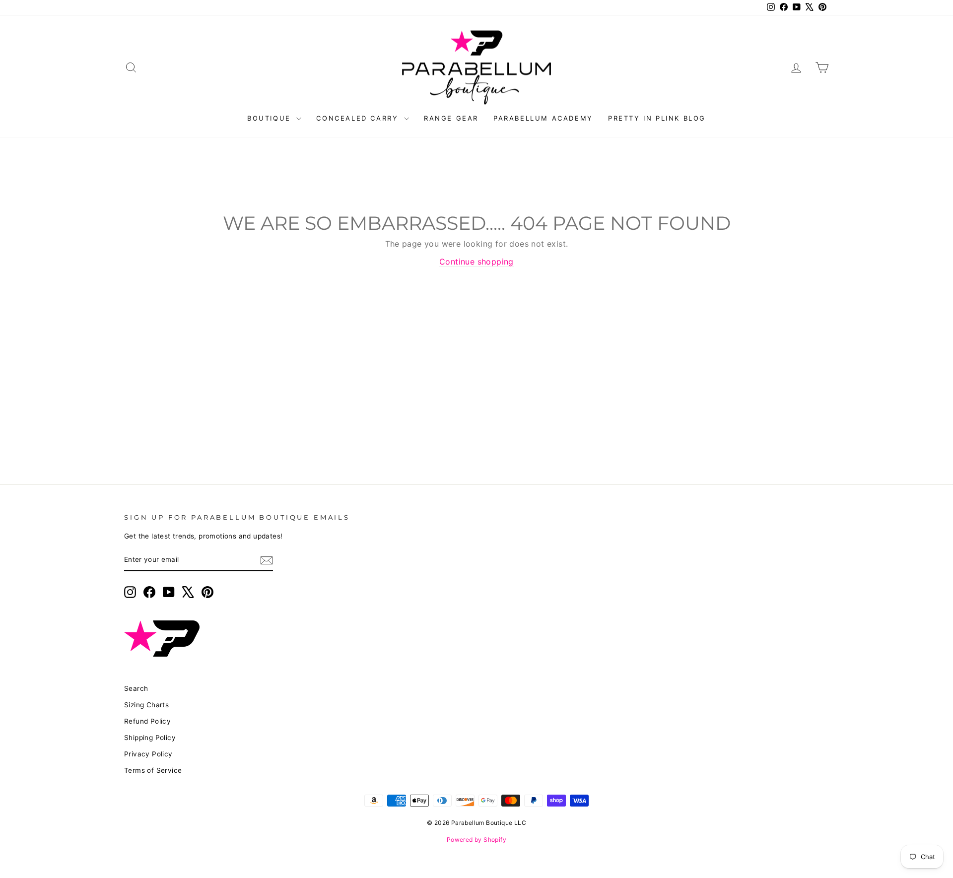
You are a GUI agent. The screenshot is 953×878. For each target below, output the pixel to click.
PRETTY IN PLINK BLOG (657, 118)
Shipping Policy (150, 738)
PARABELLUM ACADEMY (543, 118)
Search (136, 688)
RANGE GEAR (451, 118)
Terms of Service (153, 770)
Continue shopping (476, 262)
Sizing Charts (146, 705)
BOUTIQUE (270, 118)
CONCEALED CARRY (359, 118)
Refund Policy (147, 721)
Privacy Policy (148, 754)
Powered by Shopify (476, 839)
